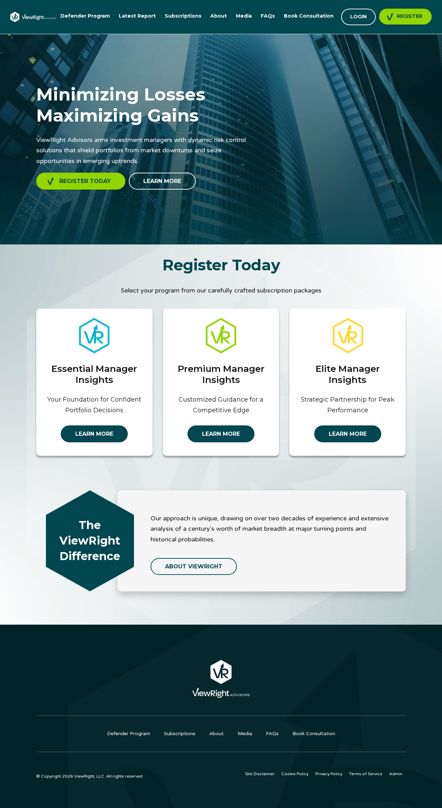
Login (358, 16)
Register (409, 16)
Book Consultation (309, 16)
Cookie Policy (294, 773)
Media (244, 16)
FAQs (268, 16)
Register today (85, 181)
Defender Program (85, 16)
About (218, 16)
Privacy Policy (328, 773)
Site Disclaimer (260, 773)
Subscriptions (183, 16)
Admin (395, 773)
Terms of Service (365, 773)
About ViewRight (193, 566)
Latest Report (137, 16)
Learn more (162, 181)
